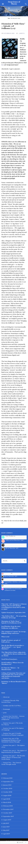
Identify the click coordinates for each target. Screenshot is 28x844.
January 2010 (7, 785)
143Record (9, 540)
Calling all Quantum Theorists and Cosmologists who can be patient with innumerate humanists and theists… (13, 675)
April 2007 (6, 834)
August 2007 (7, 820)
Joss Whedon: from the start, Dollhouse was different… (11, 627)
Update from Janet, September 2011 (13, 612)
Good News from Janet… (9, 659)
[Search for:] (14, 561)
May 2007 (6, 830)
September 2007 (8, 816)
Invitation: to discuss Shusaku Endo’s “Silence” (13, 682)
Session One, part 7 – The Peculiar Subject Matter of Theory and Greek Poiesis (13, 757)
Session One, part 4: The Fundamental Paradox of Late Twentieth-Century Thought (11, 740)
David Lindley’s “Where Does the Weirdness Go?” (12, 663)
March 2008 (7, 802)
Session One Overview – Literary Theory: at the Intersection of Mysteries (12, 717)
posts (5, 712)
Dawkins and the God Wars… (12, 705)
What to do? (5, 637)
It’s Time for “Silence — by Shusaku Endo (10, 668)
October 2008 (7, 792)
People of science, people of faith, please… (10, 641)
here (2, 65)
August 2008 (7, 795)
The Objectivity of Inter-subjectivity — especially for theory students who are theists (13, 654)
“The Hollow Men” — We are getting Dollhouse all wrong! (13, 617)
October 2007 (7, 813)
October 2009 (7, 788)
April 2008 (6, 799)
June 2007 (6, 827)
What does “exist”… (19, 540)
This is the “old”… (14, 544)
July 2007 (6, 823)
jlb (6, 544)
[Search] (24, 4)
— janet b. (21, 33)
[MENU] (2, 4)
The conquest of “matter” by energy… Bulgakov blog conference (13, 632)
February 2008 (8, 806)
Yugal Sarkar (8, 588)
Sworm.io (7, 585)
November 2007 (8, 809)
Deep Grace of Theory (14, 2)
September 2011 (8, 781)
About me (18, 536)
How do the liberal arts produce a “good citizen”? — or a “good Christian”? (12, 647)
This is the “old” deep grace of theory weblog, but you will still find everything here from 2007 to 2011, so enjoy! (13, 606)
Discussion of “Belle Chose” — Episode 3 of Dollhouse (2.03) (13, 25)
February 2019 (7, 778)
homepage (6, 709)
